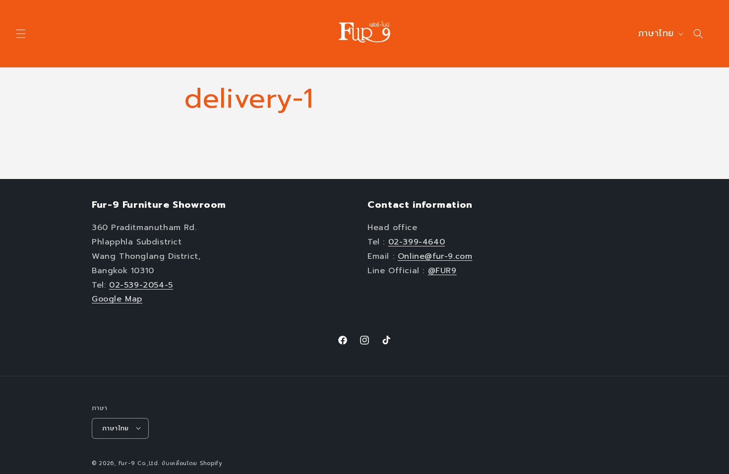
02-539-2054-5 (141, 285)
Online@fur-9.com (435, 256)
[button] (21, 34)
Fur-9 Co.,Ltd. (139, 463)
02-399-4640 (416, 242)
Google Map (117, 299)
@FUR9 (442, 270)
